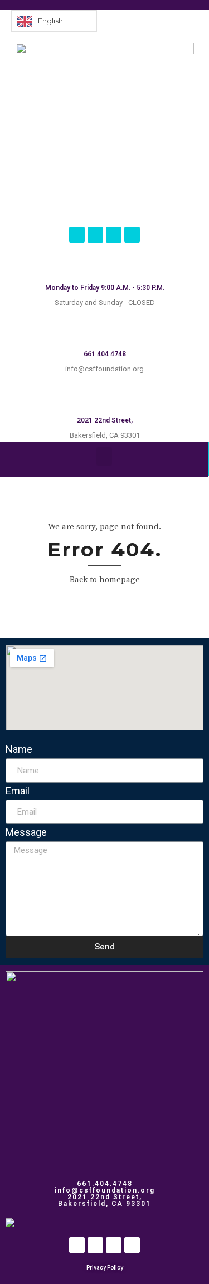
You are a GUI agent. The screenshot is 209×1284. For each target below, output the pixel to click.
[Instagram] (95, 235)
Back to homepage (105, 579)
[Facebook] (77, 235)
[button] (104, 456)
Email (18, 791)
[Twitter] (113, 235)
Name (19, 749)
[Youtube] (132, 235)
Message (26, 832)
